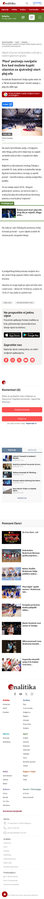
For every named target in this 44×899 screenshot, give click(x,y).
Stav (24, 704)
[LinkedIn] (32, 360)
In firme (26, 793)
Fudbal (25, 738)
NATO (5, 708)
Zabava (5, 780)
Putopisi (26, 728)
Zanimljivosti (7, 776)
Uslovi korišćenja (10, 859)
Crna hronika (34, 9)
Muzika (5, 797)
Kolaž (5, 772)
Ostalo (25, 766)
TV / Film (6, 801)
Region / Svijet (29, 772)
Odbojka (26, 754)
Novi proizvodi (28, 797)
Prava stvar (27, 724)
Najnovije (5, 9)
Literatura (6, 805)
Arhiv (5, 847)
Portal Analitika (7, 42)
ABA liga (7, 302)
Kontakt (6, 851)
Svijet (25, 780)
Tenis (25, 758)
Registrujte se (31, 423)
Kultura (6, 789)
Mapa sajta (8, 863)
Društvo (23, 9)
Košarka (24, 42)
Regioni (26, 716)
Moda (5, 784)
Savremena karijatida (12, 811)
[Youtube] (25, 360)
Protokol (6, 712)
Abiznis (6, 734)
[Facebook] (6, 360)
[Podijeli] (23, 17)
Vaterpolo (26, 750)
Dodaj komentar (22, 409)
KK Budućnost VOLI (25, 302)
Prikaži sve (22, 498)
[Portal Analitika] (9, 3)
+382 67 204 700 (13, 828)
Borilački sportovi (29, 762)
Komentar (6, 704)
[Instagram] (12, 360)
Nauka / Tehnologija (32, 789)
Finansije (6, 738)
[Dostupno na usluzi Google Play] (31, 335)
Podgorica (26, 712)
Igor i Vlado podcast (11, 876)
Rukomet (26, 746)
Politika (14, 9)
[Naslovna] (5, 894)
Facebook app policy (11, 867)
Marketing (6, 742)
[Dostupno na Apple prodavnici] (12, 335)
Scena (5, 793)
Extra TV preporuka (10, 880)
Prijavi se (22, 418)
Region (25, 776)
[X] (19, 360)
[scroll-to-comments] (32, 17)
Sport (17, 42)
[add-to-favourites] (40, 17)
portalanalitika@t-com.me (16, 833)
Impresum (7, 843)
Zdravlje (26, 720)
